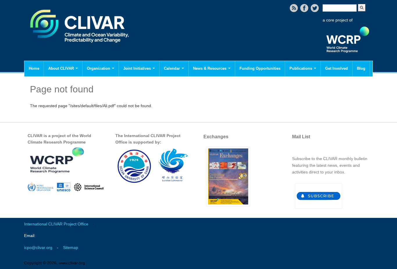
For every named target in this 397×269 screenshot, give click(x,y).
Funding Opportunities (259, 68)
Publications (301, 68)
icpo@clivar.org (38, 247)
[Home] (80, 46)
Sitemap (70, 247)
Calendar (172, 68)
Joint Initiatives (137, 68)
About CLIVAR (61, 68)
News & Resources (210, 68)
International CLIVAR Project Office (56, 224)
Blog (361, 68)
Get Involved (336, 68)
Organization (99, 68)
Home (34, 68)
